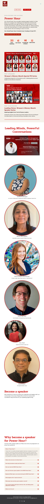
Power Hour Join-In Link (12, 34)
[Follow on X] (22, 501)
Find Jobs (17, 9)
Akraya (26, 496)
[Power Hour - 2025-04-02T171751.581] (22, 155)
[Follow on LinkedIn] (24, 501)
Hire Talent (27, 9)
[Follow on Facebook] (20, 501)
